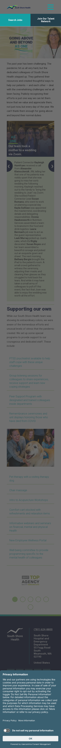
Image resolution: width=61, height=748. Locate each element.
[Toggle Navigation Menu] (50, 7)
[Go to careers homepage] (18, 7)
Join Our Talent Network (45, 20)
